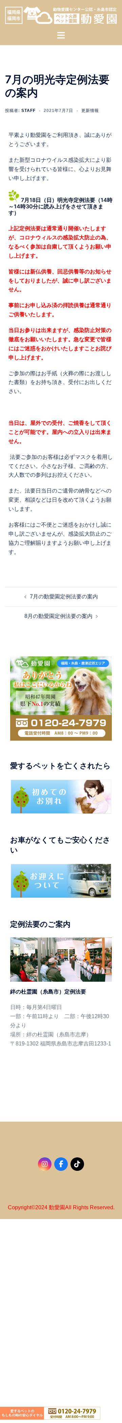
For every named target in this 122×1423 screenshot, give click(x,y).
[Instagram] (45, 1164)
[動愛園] (61, 15)
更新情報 (90, 110)
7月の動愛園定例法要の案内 (64, 596)
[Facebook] (61, 1164)
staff (28, 110)
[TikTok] (77, 1164)
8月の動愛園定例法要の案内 (58, 616)
